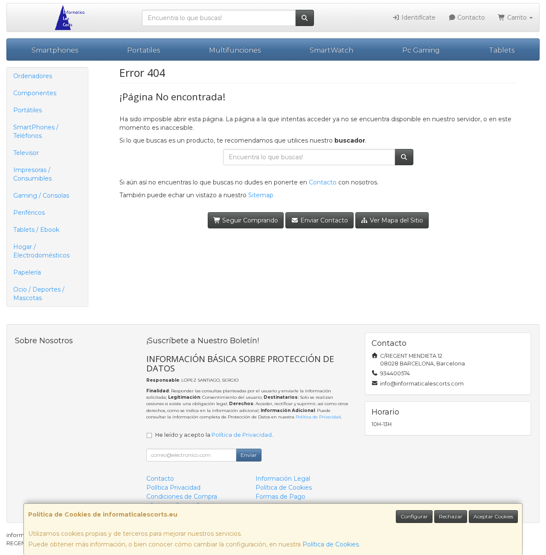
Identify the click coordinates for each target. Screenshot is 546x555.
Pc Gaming (421, 50)
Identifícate (418, 17)
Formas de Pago (280, 496)
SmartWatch (331, 50)
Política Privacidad (173, 487)
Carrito (517, 17)
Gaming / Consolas (41, 195)
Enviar (249, 455)
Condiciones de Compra (181, 496)
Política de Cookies (330, 544)
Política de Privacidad (318, 417)
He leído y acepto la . (214, 435)
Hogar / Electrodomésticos (41, 251)
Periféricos (29, 212)
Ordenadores (32, 76)
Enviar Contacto (323, 220)
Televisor (26, 153)
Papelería (27, 272)
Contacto (470, 17)
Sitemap (260, 195)
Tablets (501, 50)
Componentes (34, 93)
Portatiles (143, 50)
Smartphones (55, 50)
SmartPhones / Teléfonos (35, 131)
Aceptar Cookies (493, 516)
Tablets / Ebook (36, 230)
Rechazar (450, 516)
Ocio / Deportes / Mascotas (38, 294)
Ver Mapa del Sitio (395, 220)
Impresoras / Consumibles (32, 174)
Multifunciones (235, 50)
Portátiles (27, 110)
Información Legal (283, 478)
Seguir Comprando (249, 220)
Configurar (414, 516)
